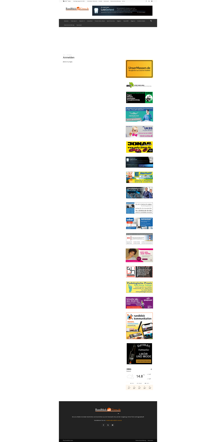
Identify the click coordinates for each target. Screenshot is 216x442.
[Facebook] (146, 1)
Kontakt (100, 1)
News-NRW (126, 21)
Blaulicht (81, 21)
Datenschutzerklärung (115, 1)
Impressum (106, 1)
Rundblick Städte (141, 21)
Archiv (123, 1)
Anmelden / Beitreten (92, 1)
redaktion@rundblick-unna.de (114, 420)
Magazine (133, 21)
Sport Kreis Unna (111, 21)
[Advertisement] (108, 40)
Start (64, 55)
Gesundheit (89, 21)
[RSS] (149, 1)
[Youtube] (152, 1)
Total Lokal (73, 21)
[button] (151, 21)
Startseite (66, 21)
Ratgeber (119, 21)
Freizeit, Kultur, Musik (100, 21)
